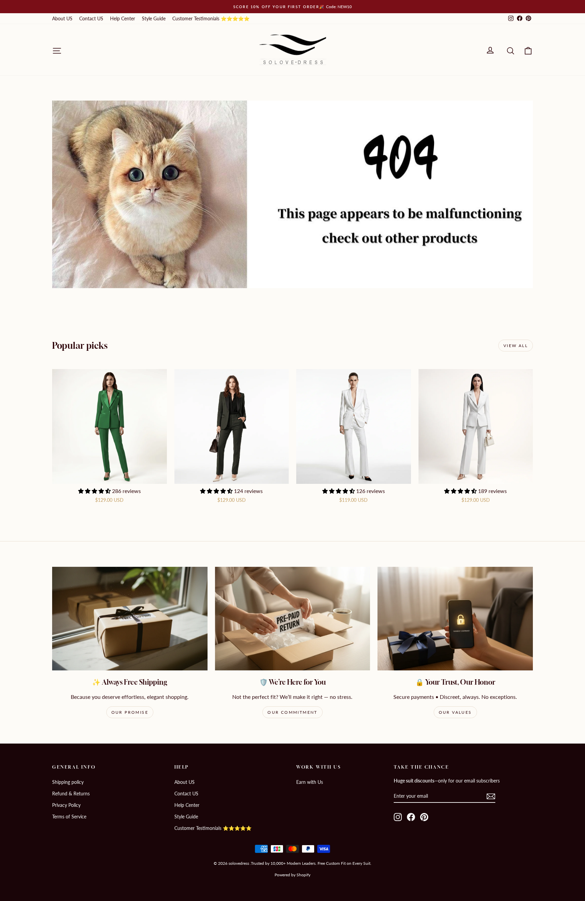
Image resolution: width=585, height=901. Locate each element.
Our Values (455, 712)
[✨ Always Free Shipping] (130, 618)
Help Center (122, 18)
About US (62, 18)
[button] (95, 491)
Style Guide (154, 18)
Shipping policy (68, 782)
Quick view (109, 476)
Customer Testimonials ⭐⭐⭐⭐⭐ (211, 18)
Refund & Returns (71, 793)
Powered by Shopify (292, 874)
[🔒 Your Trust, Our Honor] (455, 618)
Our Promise (129, 712)
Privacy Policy (66, 805)
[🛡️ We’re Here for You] (292, 618)
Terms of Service (69, 816)
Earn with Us (309, 782)
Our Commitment (292, 712)
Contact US (91, 18)
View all (515, 345)
